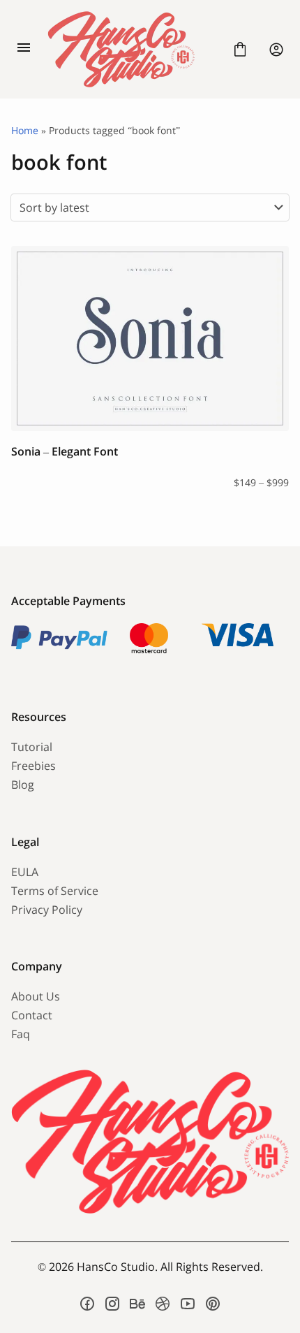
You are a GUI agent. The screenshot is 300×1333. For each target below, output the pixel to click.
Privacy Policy (46, 909)
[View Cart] (240, 49)
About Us (35, 996)
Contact (31, 1015)
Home (24, 130)
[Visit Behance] (137, 1303)
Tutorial (31, 747)
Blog (22, 784)
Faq (20, 1034)
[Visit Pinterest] (212, 1303)
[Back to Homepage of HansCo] (131, 49)
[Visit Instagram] (112, 1303)
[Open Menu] (23, 49)
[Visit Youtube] (187, 1303)
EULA (24, 872)
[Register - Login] (276, 49)
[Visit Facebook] (87, 1303)
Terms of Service (54, 890)
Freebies (33, 765)
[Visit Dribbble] (162, 1303)
